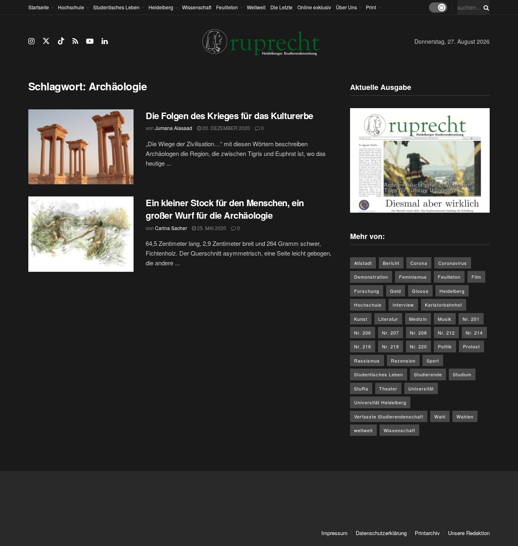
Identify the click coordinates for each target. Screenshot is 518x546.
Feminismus (413, 276)
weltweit (363, 430)
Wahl (440, 416)
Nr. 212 (446, 332)
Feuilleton (227, 7)
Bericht (391, 263)
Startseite (38, 7)
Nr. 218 (362, 346)
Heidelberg (161, 7)
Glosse (420, 291)
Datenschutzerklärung (381, 533)
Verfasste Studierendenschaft (388, 416)
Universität (421, 388)
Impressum (334, 533)
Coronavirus (452, 263)
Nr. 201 (471, 319)
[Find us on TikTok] (61, 41)
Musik (445, 319)
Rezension (403, 360)
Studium (462, 374)
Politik (445, 346)
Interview (403, 304)
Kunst (360, 319)
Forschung (366, 291)
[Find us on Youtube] (89, 41)
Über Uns (346, 7)
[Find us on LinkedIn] (105, 41)
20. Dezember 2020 (225, 127)
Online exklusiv (314, 7)
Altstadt (363, 263)
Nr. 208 (418, 332)
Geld (395, 291)
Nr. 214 (474, 332)
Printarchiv (427, 533)
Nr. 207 (390, 332)
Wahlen (464, 416)
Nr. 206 (362, 332)
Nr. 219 (390, 346)
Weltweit (256, 7)
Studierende (428, 374)
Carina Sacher (171, 227)
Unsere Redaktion (469, 533)
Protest (471, 346)
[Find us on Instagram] (31, 41)
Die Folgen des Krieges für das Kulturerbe (229, 115)
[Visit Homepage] (261, 41)
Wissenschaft (196, 7)
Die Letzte (281, 7)
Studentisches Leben (116, 7)
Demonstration (371, 276)
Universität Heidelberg (380, 402)
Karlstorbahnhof (443, 304)
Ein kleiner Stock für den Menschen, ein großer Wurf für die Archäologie (225, 209)
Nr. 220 (418, 346)
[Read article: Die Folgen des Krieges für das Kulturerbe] (81, 147)
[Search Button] (485, 7)
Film (476, 276)
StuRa (361, 388)
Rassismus (367, 360)
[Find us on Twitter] (46, 41)
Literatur (388, 319)
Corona (418, 263)
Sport (433, 360)
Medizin (418, 319)
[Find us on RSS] (75, 41)
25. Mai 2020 (211, 227)
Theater (388, 388)
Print (371, 7)
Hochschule (71, 7)
